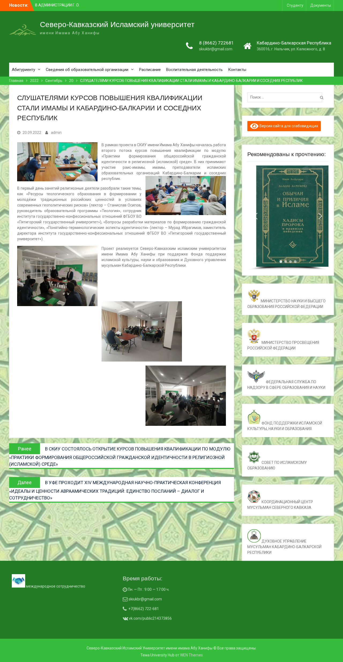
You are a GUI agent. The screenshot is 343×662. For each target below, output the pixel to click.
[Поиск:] (286, 97)
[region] (287, 218)
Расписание (150, 69)
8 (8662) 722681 (216, 43)
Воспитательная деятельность (194, 69)
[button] (255, 216)
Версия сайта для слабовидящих (288, 126)
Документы (320, 5)
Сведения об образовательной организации (87, 69)
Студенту (295, 5)
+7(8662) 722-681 (143, 609)
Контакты (237, 69)
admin (56, 132)
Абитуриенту (23, 69)
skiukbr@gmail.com (215, 49)
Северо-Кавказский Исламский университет (117, 24)
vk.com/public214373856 (150, 618)
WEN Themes (191, 655)
